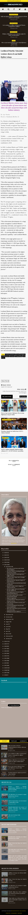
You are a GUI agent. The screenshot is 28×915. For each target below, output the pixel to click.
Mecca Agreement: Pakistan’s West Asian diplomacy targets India (14, 43)
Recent (4, 741)
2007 (5, 672)
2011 (5, 663)
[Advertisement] (14, 691)
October (8, 617)
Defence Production (14, 14)
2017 (5, 648)
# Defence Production (10, 354)
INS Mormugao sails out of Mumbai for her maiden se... (15, 590)
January (8, 638)
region (13, 40)
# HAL (18, 354)
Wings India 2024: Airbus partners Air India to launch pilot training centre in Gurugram (17, 899)
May (7, 629)
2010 (5, 665)
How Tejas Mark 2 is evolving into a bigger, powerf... (15, 575)
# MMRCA (23, 354)
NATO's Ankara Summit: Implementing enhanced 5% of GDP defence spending (12, 450)
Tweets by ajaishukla (6, 707)
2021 (5, 564)
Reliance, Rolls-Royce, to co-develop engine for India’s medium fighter (14, 34)
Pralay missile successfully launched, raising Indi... (16, 584)
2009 (5, 668)
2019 (5, 644)
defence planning (13, 23)
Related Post (6, 396)
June (7, 626)
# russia (12, 356)
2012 (5, 660)
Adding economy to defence (14, 611)
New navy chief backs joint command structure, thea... (16, 609)
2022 (5, 562)
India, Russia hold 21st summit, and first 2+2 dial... (16, 603)
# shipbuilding (18, 356)
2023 (5, 560)
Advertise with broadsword (14, 1)
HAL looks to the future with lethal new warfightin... (15, 569)
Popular (14, 741)
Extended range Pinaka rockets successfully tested (15, 595)
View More (24, 396)
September (9, 619)
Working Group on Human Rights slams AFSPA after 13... (15, 592)
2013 (5, 658)
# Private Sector (5, 356)
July (7, 624)
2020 (5, 641)
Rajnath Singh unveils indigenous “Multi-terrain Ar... (15, 586)
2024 (5, 557)
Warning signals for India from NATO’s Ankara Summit (12, 432)
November (8, 614)
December (8, 566)
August (8, 621)
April (7, 631)
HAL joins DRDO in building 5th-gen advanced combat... (15, 572)
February (8, 636)
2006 (5, 675)
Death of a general (11, 598)
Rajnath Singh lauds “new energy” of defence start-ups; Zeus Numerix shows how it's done (17, 808)
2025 (5, 555)
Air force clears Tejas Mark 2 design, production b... (16, 578)
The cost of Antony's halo (14, 815)
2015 (5, 653)
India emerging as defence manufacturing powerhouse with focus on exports (14, 17)
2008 (5, 670)
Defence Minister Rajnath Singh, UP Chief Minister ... (16, 581)
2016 (5, 651)
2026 (5, 552)
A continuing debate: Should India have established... (15, 606)
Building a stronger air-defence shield (17, 872)
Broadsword (5, 437)
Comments (23, 741)
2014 (5, 656)
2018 (5, 646)
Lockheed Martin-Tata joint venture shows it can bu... (16, 600)
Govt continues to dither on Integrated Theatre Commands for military (14, 25)
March (7, 633)
